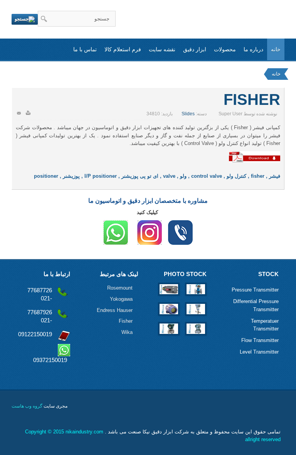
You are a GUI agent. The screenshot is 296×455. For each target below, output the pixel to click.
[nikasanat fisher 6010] (169, 298)
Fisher (126, 321)
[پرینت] (29, 114)
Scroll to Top (148, 385)
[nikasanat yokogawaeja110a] (195, 337)
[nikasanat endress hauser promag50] (195, 298)
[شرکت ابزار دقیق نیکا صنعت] (234, 19)
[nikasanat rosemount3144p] (169, 318)
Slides (188, 113)
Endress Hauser (115, 310)
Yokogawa (121, 299)
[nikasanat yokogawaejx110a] (169, 337)
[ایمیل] (20, 114)
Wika (127, 332)
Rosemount (120, 288)
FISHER (252, 99)
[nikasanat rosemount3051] (195, 318)
